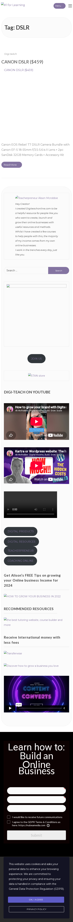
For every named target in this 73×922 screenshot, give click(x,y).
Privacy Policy (36, 909)
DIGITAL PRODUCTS (21, 531)
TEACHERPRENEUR (21, 550)
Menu (58, 5)
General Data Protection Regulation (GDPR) (36, 888)
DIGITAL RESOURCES (21, 541)
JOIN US (36, 358)
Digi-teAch (10, 53)
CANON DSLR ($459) (22, 61)
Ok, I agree (36, 899)
